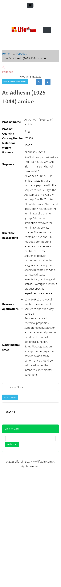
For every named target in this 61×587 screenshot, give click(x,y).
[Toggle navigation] (30, 5)
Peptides (21, 53)
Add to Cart (12, 444)
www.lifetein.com (41, 461)
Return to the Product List (14, 81)
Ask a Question (10, 397)
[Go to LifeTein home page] (24, 30)
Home (6, 53)
